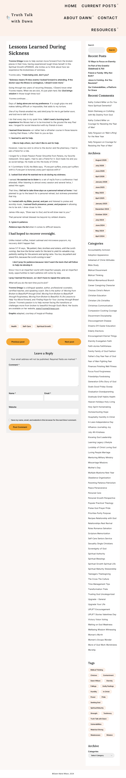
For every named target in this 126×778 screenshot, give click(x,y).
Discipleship (106, 315)
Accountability (95, 250)
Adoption (92, 255)
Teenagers (93, 574)
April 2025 (99, 198)
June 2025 (99, 187)
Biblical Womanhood (97, 280)
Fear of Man (93, 361)
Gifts (101, 381)
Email (47, 393)
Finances (92, 366)
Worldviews (111, 645)
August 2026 (100, 160)
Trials (105, 589)
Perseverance (100, 488)
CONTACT (108, 18)
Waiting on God (95, 624)
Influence (92, 427)
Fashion (112, 351)
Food (96, 371)
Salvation (107, 528)
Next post (69, 342)
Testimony (107, 713)
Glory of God (110, 381)
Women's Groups (96, 639)
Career (91, 285)
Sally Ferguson (95, 133)
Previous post (17, 342)
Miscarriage (93, 462)
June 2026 (99, 171)
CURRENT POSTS (99, 6)
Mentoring (93, 457)
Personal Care (94, 493)
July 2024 (99, 220)
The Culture (103, 579)
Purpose (107, 513)
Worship (92, 650)
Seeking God (95, 702)
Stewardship (110, 569)
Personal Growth (96, 498)
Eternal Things (110, 336)
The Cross (93, 579)
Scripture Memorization (99, 533)
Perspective (109, 498)
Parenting (92, 483)
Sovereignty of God (97, 548)
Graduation (93, 391)
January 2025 (101, 203)
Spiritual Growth (44, 326)
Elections (99, 331)
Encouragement (95, 336)
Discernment (94, 315)
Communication (105, 305)
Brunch (111, 280)
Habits (106, 396)
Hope (105, 412)
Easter (103, 326)
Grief (99, 396)
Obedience (93, 477)
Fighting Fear (106, 361)
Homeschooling (95, 412)
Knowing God (94, 437)
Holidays (100, 402)
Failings (93, 686)
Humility (102, 417)
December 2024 (102, 209)
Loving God (111, 447)
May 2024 (99, 231)
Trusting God (94, 594)
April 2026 (99, 176)
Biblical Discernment (97, 270)
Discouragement (95, 321)
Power (93, 697)
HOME (71, 6)
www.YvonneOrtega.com (47, 308)
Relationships (94, 523)
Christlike (105, 300)
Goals (90, 386)
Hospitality (93, 417)
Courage (113, 310)
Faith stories (94, 346)
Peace (91, 488)
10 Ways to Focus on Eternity (102, 61)
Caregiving (100, 285)
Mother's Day (94, 467)
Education (111, 326)
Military (101, 457)
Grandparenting (106, 391)
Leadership (106, 437)
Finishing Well (103, 366)
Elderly (91, 331)
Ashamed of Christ (96, 260)
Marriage (106, 452)
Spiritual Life (110, 564)
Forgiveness (104, 371)
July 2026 (99, 165)
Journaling (102, 427)
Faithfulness (105, 346)
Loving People (94, 452)
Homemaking (105, 407)
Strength (94, 713)
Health (14, 326)
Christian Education (97, 295)
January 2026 (101, 182)
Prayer (102, 508)
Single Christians (105, 543)
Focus (91, 371)
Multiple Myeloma (96, 472)
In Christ (111, 417)
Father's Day (94, 356)
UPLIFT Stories (95, 614)
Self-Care (27, 326)
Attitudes (110, 260)
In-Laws (91, 422)
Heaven (91, 402)
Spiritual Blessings (96, 558)
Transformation (95, 589)
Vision (98, 619)
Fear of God (110, 356)
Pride (108, 508)
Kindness (100, 432)
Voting (105, 619)
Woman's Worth (95, 634)
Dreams (91, 326)
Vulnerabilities (96, 724)
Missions (104, 462)
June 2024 (99, 225)
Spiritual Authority (96, 553)
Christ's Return (103, 290)
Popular (91, 503)
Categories (93, 751)
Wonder (108, 639)
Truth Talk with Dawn (22, 17)
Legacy (100, 442)
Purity (99, 513)
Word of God (94, 645)
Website (12, 407)
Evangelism (101, 341)
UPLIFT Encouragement (99, 609)
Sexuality (92, 543)
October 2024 (101, 214)
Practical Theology (104, 503)
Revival (109, 523)
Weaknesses (95, 735)
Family (91, 351)
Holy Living (109, 402)
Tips (108, 584)
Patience (102, 483)
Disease (107, 321)
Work (103, 645)
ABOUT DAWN (78, 18)
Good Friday (100, 386)
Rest (103, 523)
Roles (90, 528)
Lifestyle (108, 442)
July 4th (92, 432)
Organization (105, 477)
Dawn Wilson (95, 681)
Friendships (93, 376)
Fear (102, 356)
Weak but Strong (97, 730)
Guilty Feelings (108, 686)
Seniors (101, 538)
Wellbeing (92, 629)
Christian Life (94, 300)
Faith (109, 341)
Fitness (113, 366)
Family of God (101, 351)
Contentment (108, 675)
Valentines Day (109, 614)
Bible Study (93, 265)
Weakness (107, 624)
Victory (91, 619)
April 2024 (99, 236)
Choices (92, 290)
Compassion (94, 310)
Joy (109, 427)
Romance (98, 528)
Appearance (103, 255)
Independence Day (104, 422)
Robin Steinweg (95, 111)
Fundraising (104, 376)
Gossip (109, 386)
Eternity (91, 341)
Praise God (93, 508)
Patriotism (111, 483)
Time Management (96, 584)
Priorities (92, 513)
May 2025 (99, 193)
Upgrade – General (97, 599)
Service (108, 538)
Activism (106, 250)
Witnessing (111, 629)
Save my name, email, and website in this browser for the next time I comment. (44, 420)
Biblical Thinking (95, 275)
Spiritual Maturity (96, 569)
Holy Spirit (93, 407)
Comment (14, 365)
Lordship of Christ (96, 447)
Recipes (91, 518)
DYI (97, 326)
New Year (109, 472)
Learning (92, 442)
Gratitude (92, 396)
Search (91, 45)
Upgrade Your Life (96, 604)
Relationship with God (106, 518)
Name (12, 393)
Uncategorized (108, 594)
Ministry (109, 457)
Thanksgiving (104, 574)
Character (110, 285)
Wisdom (101, 629)
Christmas (92, 305)
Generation (93, 381)
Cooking (104, 310)
